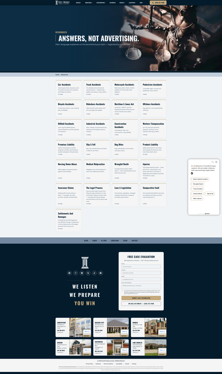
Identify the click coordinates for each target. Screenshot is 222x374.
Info (141, 3)
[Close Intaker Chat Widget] (216, 162)
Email (123, 276)
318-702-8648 (61, 350)
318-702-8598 (98, 330)
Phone (123, 270)
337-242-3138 (136, 350)
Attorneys (113, 3)
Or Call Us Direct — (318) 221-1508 (141, 304)
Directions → (87, 336)
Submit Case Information (141, 298)
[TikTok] (94, 273)
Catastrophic (101, 3)
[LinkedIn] (82, 273)
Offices (135, 240)
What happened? (126, 282)
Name (123, 263)
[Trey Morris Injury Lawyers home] (62, 3)
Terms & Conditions (108, 363)
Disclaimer (98, 363)
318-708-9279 (61, 330)
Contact (127, 363)
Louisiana (115, 240)
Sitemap (134, 363)
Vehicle (78, 3)
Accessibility (119, 363)
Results (122, 3)
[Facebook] (69, 273)
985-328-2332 (99, 351)
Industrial (88, 3)
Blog (86, 240)
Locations (132, 3)
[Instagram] (75, 273)
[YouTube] (100, 273)
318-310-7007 (136, 330)
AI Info (104, 240)
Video (94, 240)
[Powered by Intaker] (207, 213)
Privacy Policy (89, 363)
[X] (88, 273)
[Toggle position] (212, 162)
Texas (125, 240)
